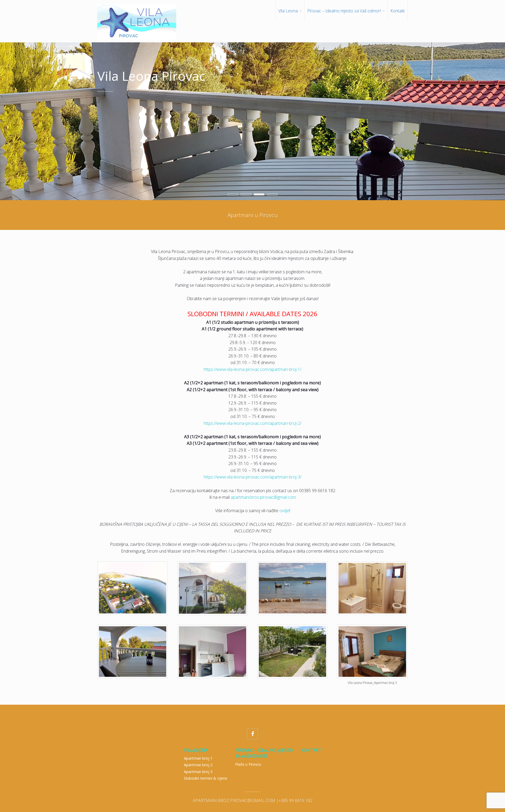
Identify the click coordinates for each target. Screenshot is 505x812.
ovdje (284, 510)
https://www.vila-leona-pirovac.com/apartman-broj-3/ (252, 477)
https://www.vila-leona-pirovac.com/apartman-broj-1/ (252, 369)
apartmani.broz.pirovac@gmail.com (263, 497)
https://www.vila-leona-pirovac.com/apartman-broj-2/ (252, 423)
